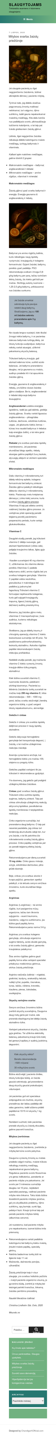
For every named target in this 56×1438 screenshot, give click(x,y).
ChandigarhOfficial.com (32, 1430)
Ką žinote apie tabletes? (23, 1347)
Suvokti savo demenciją (23, 1373)
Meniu (29, 19)
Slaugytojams (25, 4)
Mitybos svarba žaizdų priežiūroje (23, 38)
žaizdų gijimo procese (28, 501)
